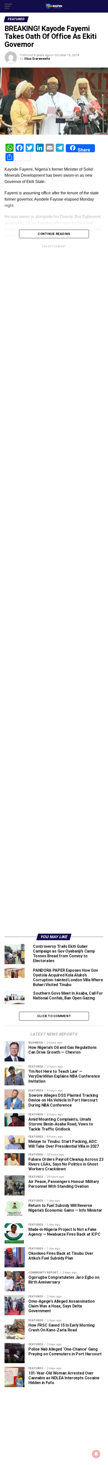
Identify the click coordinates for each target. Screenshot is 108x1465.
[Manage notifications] (96, 1454)
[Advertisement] (54, 825)
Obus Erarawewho (37, 58)
